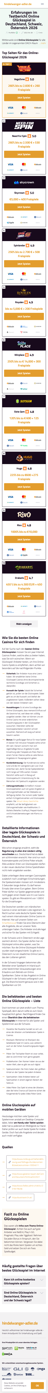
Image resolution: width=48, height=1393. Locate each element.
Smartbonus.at (9, 923)
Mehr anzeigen (24, 624)
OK (37, 1385)
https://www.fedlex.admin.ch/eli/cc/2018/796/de (27, 1187)
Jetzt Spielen (24, 97)
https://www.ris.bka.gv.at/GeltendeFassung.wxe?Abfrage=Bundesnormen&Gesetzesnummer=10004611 (27, 1162)
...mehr (42, 43)
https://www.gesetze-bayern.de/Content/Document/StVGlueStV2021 (28, 1175)
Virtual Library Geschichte (27, 801)
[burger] (42, 4)
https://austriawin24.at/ (22, 1197)
